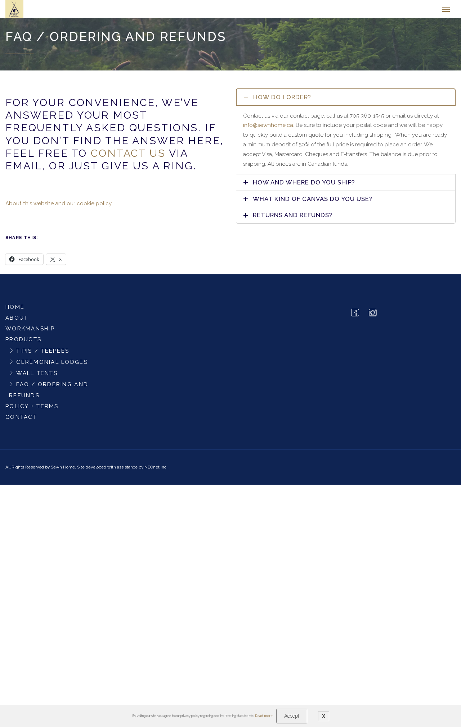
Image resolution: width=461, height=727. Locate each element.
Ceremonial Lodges (52, 365)
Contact (21, 420)
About (16, 321)
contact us (128, 157)
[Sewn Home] (38, 11)
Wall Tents (37, 377)
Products (23, 343)
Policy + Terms (32, 410)
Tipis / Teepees (42, 354)
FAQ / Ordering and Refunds (48, 393)
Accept (291, 716)
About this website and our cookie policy (58, 207)
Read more (264, 716)
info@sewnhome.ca (268, 128)
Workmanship (30, 332)
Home (14, 310)
